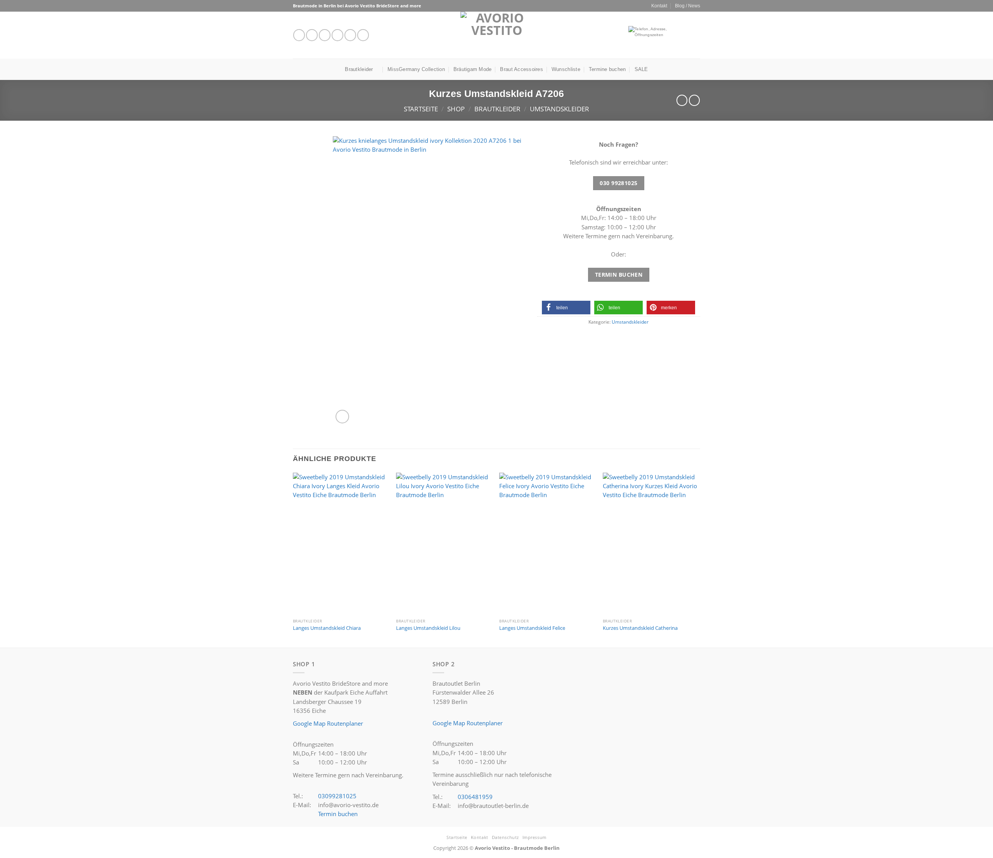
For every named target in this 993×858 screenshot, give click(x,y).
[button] (566, 307)
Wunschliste (566, 69)
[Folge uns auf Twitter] (324, 35)
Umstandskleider (559, 108)
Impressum (534, 837)
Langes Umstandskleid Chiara (327, 628)
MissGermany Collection (416, 69)
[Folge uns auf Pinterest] (363, 35)
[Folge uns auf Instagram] (312, 35)
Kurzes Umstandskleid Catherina (640, 628)
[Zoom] (342, 416)
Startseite (421, 108)
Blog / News (687, 5)
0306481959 (475, 797)
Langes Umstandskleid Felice (532, 628)
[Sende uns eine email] (337, 35)
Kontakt (659, 5)
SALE (641, 69)
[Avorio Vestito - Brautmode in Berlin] (496, 35)
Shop (456, 108)
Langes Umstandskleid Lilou (428, 628)
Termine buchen (607, 69)
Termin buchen (338, 814)
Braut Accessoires (521, 69)
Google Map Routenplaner (328, 723)
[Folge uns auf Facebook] (299, 35)
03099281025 (337, 796)
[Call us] (350, 35)
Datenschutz (505, 837)
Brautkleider (359, 69)
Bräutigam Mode (472, 69)
